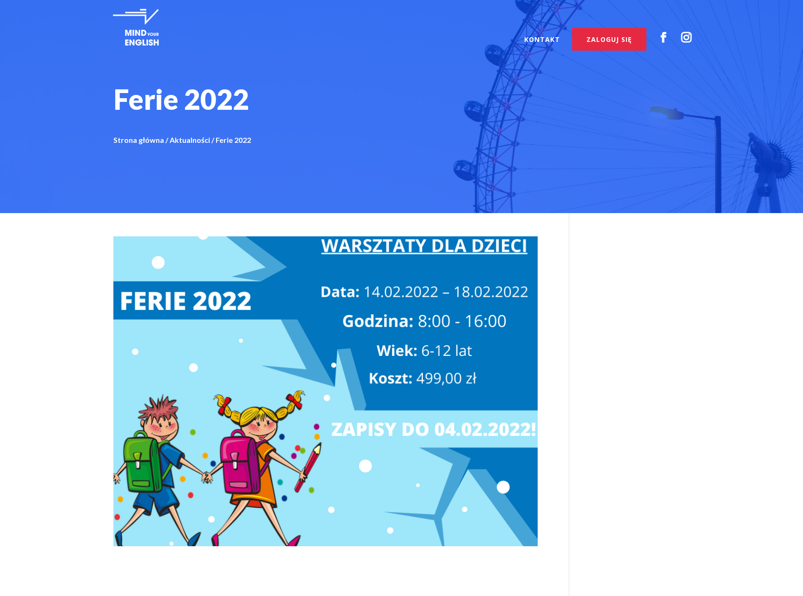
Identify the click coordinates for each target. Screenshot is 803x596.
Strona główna (138, 139)
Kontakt (542, 40)
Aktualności (190, 139)
